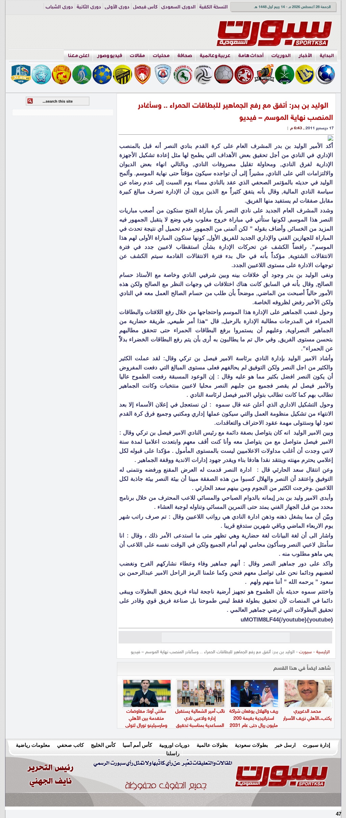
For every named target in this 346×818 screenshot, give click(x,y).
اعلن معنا (78, 55)
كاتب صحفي (70, 745)
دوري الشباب (59, 7)
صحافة (184, 55)
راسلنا (172, 753)
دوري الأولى (117, 7)
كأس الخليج (103, 745)
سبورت (305, 652)
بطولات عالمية (212, 745)
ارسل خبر (285, 745)
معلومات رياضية (33, 745)
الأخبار (305, 55)
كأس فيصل (145, 7)
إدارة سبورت (316, 745)
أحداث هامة (251, 55)
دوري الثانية (89, 7)
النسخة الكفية (213, 7)
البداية (327, 55)
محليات (161, 55)
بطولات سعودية (251, 745)
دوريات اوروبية (174, 745)
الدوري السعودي (178, 7)
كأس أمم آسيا (137, 745)
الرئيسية (323, 652)
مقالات (137, 55)
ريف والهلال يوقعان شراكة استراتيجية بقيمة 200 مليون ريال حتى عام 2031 (253, 719)
